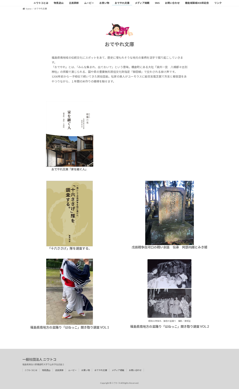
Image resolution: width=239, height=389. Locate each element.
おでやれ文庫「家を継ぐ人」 (69, 169)
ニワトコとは (31, 370)
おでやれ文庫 (100, 370)
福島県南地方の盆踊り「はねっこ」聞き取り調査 (65, 327)
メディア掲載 (118, 370)
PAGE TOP (230, 374)
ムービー (72, 370)
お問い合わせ (135, 370)
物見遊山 (46, 370)
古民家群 (59, 370)
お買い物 (85, 370)
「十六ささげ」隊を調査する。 (70, 248)
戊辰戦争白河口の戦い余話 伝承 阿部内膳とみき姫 (169, 247)
